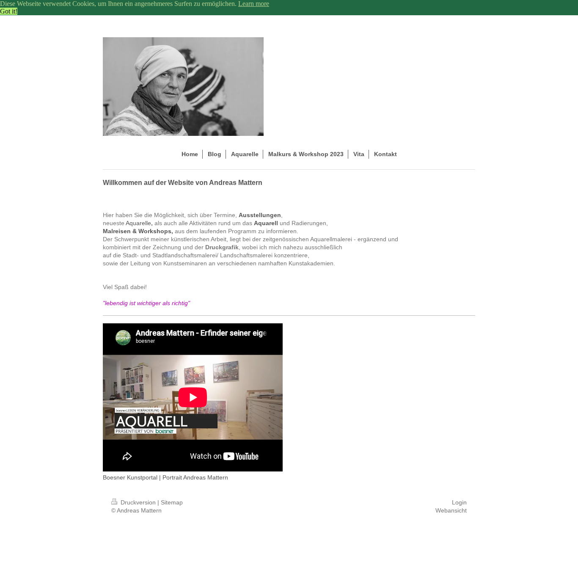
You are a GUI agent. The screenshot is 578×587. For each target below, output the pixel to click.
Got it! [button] (8, 11)
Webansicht (451, 510)
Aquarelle (138, 223)
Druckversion (138, 502)
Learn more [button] (253, 3)
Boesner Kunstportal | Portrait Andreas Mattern (165, 477)
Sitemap (172, 502)
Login (459, 502)
